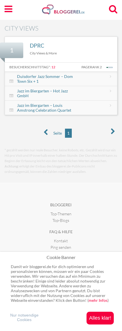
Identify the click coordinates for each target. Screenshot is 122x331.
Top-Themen (61, 213)
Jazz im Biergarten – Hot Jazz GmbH (42, 93)
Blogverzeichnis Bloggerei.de (72, 12)
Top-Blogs (60, 220)
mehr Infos (98, 300)
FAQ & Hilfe (61, 231)
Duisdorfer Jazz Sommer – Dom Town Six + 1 (45, 79)
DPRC (37, 45)
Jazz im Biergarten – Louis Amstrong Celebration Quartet (44, 108)
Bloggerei (60, 204)
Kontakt (61, 240)
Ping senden (61, 247)
